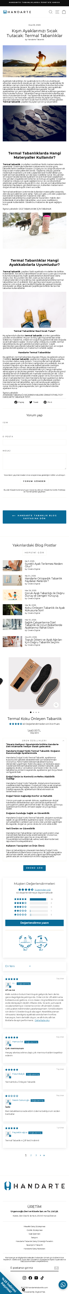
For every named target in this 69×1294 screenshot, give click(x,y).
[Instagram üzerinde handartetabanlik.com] (24, 1278)
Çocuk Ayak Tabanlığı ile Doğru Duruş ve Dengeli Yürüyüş (45, 594)
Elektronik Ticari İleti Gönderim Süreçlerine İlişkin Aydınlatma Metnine (39, 1260)
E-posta (8, 437)
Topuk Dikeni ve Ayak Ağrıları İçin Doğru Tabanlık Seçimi (43, 641)
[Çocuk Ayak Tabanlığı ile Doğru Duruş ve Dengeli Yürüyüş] (12, 595)
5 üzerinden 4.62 (43, 890)
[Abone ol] (56, 1268)
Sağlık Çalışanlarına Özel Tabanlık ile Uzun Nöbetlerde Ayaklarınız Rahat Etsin (43, 625)
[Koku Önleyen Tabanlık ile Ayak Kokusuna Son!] (12, 609)
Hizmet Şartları (32, 492)
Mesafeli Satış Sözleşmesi (34, 1226)
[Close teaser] (23, 1289)
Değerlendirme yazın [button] (34, 922)
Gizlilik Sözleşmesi (35, 1230)
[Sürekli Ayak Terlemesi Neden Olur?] (12, 565)
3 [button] (36, 1155)
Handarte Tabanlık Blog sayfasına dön (37, 517)
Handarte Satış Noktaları (34, 1248)
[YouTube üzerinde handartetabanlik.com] (36, 1278)
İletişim (34, 1237)
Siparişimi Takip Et (34, 1245)
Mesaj (7, 451)
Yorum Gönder (34, 481)
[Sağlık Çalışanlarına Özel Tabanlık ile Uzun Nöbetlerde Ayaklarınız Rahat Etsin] (12, 624)
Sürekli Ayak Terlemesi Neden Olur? (44, 565)
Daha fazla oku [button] (42, 1020)
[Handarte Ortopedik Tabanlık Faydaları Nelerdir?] (12, 580)
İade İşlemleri (34, 1234)
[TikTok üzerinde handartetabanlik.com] (42, 1278)
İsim (5, 422)
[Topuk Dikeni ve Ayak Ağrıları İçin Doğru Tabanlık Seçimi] (12, 641)
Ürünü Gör (34, 868)
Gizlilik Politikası (58, 490)
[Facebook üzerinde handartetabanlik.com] (30, 1278)
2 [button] (31, 1155)
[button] (15, 724)
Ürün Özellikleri (34, 741)
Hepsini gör (34, 552)
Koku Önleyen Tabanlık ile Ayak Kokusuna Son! (45, 609)
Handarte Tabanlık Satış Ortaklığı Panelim (34, 1241)
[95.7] (25, 941)
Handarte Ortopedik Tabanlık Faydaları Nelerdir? (43, 580)
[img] (11, 979)
